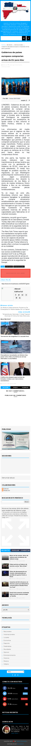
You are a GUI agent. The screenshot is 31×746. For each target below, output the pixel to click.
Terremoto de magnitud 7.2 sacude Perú (15, 336)
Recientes (5, 550)
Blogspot (20, 744)
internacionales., (6, 66)
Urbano (6, 664)
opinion (6, 652)
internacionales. (18, 45)
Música (6, 661)
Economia (7, 640)
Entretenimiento (10, 655)
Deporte (7, 643)
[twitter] (15, 675)
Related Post (6, 319)
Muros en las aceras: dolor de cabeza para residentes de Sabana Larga (19, 557)
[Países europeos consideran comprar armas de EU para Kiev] (15, 86)
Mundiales (7, 649)
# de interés (9, 266)
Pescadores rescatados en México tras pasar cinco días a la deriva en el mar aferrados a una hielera (14, 356)
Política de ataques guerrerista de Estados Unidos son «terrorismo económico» (12, 379)
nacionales (7, 631)
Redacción (7, 490)
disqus (15, 387)
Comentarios (25, 551)
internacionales (9, 634)
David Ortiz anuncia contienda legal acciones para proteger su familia (19, 594)
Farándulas (7, 646)
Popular (15, 550)
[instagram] (18, 675)
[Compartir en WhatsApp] (27, 101)
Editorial (6, 489)
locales (6, 637)
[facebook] (12, 675)
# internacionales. (19, 266)
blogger (5, 387)
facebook (25, 387)
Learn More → (15, 733)
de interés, (19, 65)
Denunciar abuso (8, 478)
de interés (9, 45)
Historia (6, 658)
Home (3, 45)
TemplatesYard (21, 741)
